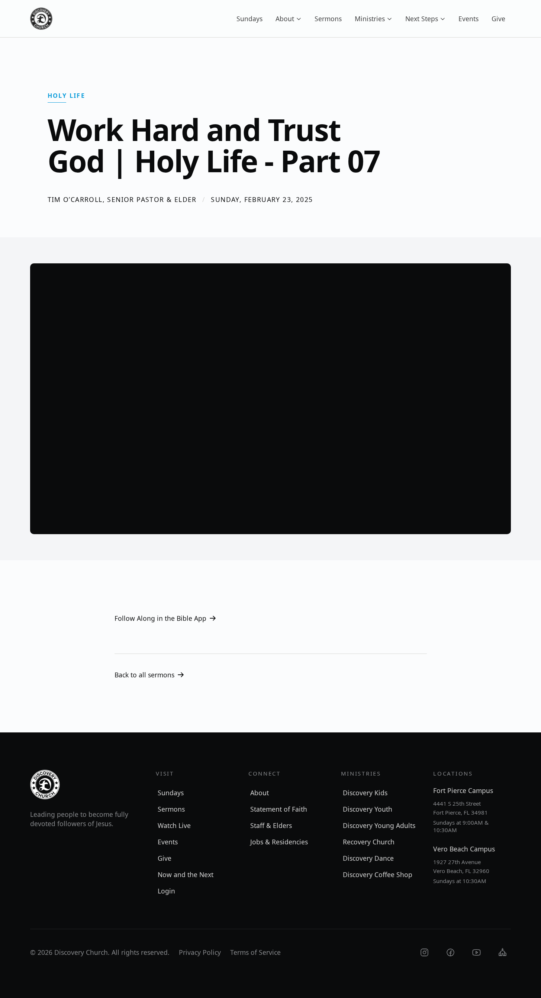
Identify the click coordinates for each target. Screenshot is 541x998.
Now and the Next (185, 874)
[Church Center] (502, 952)
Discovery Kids (365, 792)
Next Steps (421, 18)
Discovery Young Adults (379, 825)
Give (498, 18)
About (285, 18)
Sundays (249, 18)
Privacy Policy (200, 952)
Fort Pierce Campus (463, 790)
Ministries (370, 18)
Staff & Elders (271, 825)
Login (166, 890)
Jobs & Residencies (279, 841)
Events (468, 18)
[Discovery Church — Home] (41, 18)
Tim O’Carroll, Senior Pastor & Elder (122, 199)
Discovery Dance (368, 858)
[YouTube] (476, 952)
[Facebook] (450, 952)
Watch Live (174, 825)
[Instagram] (424, 952)
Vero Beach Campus (464, 848)
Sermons (328, 18)
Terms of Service (255, 952)
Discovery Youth (367, 809)
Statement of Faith (278, 809)
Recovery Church (369, 841)
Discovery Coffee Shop (377, 874)
